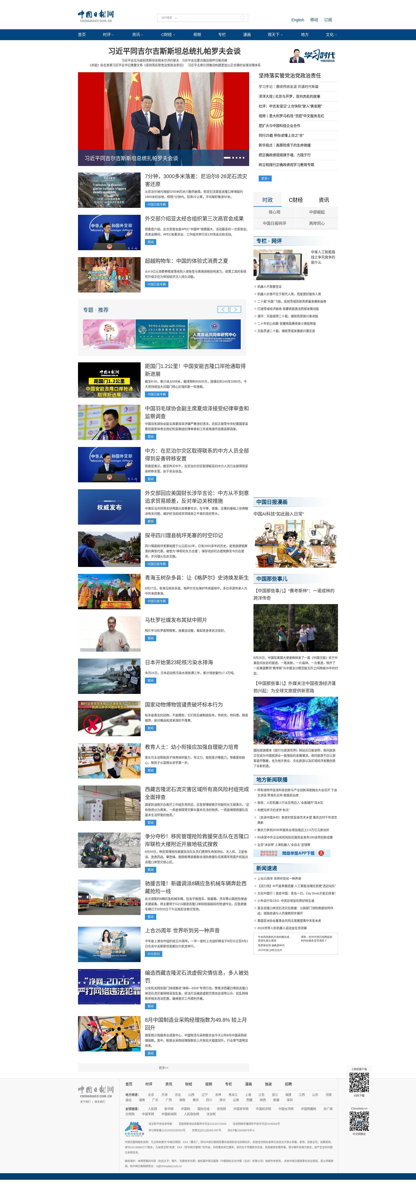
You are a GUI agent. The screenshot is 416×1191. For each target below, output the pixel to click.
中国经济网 (263, 1109)
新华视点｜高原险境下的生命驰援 (285, 145)
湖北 (128, 1100)
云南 (236, 1100)
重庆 (196, 1100)
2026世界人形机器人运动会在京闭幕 (282, 928)
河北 (178, 1094)
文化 (330, 35)
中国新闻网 (169, 1114)
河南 (329, 1094)
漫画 (247, 35)
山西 (191, 1094)
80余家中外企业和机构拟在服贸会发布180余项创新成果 (295, 837)
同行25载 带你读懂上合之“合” (281, 135)
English (297, 20)
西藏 (249, 1100)
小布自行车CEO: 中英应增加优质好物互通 (285, 900)
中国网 (185, 1109)
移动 (314, 20)
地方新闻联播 (272, 780)
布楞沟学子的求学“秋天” (273, 810)
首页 (82, 35)
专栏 (222, 35)
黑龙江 (233, 1094)
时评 (107, 35)
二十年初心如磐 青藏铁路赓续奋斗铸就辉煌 (286, 323)
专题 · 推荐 (96, 310)
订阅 (328, 20)
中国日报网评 (274, 223)
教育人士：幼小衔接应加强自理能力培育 (192, 747)
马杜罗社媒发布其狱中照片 (176, 620)
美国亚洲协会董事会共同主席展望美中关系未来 (289, 920)
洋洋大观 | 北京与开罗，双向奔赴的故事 (289, 96)
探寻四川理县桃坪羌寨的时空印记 (184, 535)
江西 (302, 1094)
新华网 (169, 1109)
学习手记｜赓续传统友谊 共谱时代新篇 (288, 87)
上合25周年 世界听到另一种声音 (182, 930)
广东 (155, 1100)
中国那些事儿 (272, 579)
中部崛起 (317, 212)
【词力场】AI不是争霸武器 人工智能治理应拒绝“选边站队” (296, 886)
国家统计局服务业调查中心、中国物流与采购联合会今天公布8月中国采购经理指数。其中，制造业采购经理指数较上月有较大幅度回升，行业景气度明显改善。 (196, 1040)
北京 (151, 1094)
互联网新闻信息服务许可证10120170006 (202, 1123)
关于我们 (85, 1101)
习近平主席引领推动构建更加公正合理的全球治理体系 (224, 65)
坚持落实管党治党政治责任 (290, 76)
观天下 (274, 35)
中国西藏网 (308, 1109)
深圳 (290, 1100)
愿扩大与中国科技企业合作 (279, 126)
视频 (197, 35)
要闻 (151, 242)
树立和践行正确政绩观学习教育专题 (286, 165)
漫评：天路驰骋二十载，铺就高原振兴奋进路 (287, 316)
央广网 (328, 1109)
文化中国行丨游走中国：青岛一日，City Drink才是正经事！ (297, 893)
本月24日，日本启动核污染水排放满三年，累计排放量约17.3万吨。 (190, 673)
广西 (169, 1100)
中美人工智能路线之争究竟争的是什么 (323, 257)
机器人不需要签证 (269, 286)
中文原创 (154, 954)
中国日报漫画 (272, 502)
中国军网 (148, 1114)
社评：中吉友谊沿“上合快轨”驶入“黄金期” (290, 106)
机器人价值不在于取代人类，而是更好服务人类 (289, 294)
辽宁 (205, 1094)
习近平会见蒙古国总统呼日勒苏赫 (204, 60)
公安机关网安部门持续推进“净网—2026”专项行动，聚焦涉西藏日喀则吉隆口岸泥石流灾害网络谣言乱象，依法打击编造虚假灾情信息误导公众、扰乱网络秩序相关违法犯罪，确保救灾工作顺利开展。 (196, 993)
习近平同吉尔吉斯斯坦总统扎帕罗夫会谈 (174, 51)
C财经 (166, 35)
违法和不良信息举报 (160, 1123)
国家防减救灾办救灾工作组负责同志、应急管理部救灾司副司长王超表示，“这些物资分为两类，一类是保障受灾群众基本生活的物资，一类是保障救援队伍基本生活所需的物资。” (197, 810)
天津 (164, 1094)
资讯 (136, 35)
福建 (288, 1094)
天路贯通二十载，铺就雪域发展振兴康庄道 (286, 331)
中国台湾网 (286, 1109)
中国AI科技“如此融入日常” (279, 514)
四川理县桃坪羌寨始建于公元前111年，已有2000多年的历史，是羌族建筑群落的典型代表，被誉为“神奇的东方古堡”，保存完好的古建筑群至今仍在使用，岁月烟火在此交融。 (196, 551)
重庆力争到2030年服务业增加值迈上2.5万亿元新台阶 (293, 830)
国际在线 (203, 1109)
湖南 (142, 1100)
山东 (315, 1094)
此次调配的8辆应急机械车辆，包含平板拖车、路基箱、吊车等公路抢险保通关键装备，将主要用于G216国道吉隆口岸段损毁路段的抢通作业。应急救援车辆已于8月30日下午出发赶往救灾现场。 (196, 904)
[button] (227, 158)
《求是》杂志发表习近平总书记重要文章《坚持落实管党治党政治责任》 (136, 65)
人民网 (152, 1109)
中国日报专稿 (157, 204)
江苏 (261, 1094)
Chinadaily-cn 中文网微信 (359, 1121)
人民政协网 (191, 1114)
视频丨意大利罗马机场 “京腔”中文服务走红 (291, 116)
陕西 (263, 1100)
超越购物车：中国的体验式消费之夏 (186, 261)
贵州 (222, 1100)
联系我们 (100, 1101)
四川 (209, 1100)
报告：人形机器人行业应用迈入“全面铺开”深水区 (290, 802)
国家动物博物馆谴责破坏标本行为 (184, 705)
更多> (265, 178)
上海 (248, 1094)
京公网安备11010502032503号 (167, 1130)
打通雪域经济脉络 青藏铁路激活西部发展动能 (288, 308)
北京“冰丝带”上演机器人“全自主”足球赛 (283, 844)
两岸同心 (317, 223)
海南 (182, 1100)
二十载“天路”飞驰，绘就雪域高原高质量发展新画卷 (291, 301)
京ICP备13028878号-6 (241, 1130)
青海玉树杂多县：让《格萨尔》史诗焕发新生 (197, 578)
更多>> (163, 1067)
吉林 (218, 1094)
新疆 (276, 1100)
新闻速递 (266, 868)
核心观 (274, 212)
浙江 (275, 1094)
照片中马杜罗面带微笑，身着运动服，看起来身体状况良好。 (186, 630)
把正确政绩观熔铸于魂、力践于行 (285, 155)
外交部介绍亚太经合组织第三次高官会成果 (194, 219)
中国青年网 (241, 1109)
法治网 (211, 1114)
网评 (276, 241)
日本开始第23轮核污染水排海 (179, 662)
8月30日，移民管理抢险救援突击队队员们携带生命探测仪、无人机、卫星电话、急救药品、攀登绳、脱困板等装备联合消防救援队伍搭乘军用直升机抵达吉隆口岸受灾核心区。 (196, 857)
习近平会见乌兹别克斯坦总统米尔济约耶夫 (150, 60)
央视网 (221, 1109)
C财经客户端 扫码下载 (359, 1082)
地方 (305, 35)
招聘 (288, 1084)
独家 (268, 1084)
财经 (188, 1084)
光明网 (130, 1114)
